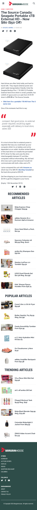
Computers (9, 9)
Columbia (4, 472)
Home (3, 9)
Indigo (3, 466)
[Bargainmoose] (18, 3)
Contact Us (4, 491)
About (3, 489)
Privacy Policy (6, 494)
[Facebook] (7, 31)
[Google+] (15, 31)
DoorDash (4, 459)
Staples (3, 464)
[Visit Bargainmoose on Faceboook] (5, 480)
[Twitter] (3, 31)
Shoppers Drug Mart (7, 469)
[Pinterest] (11, 31)
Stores (3, 456)
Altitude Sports (6, 461)
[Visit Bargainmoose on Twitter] (2, 480)
